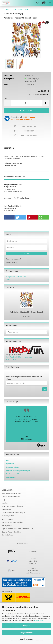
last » (27, 10)
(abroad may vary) (30, 81)
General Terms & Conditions (11, 532)
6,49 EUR (26, 317)
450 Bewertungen (26, 439)
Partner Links (6, 509)
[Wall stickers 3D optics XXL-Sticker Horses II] (26, 40)
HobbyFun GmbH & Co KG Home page (19, 357)
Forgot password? (12, 262)
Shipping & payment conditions (12, 522)
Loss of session (7, 519)
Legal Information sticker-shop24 (13, 513)
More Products (11, 359)
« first (7, 10)
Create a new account (13, 259)
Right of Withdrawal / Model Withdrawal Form (17, 529)
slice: (5, 98)
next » (20, 10)
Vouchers (5, 503)
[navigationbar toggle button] (50, 3)
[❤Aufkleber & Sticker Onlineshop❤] (5, 3)
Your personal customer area (16, 277)
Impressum (10, 464)
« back (13, 10)
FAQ (3, 500)
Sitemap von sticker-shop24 (11, 493)
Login (26, 253)
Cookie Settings (7, 535)
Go (45, 389)
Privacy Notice (39, 620)
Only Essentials (26, 633)
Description (9, 148)
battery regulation (8, 516)
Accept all (26, 625)
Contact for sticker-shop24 (11, 496)
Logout (8, 279)
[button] (7, 103)
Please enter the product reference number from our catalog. (24, 378)
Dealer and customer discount (12, 506)
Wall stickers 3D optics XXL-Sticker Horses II (26, 312)
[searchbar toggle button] (38, 3)
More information (26, 639)
